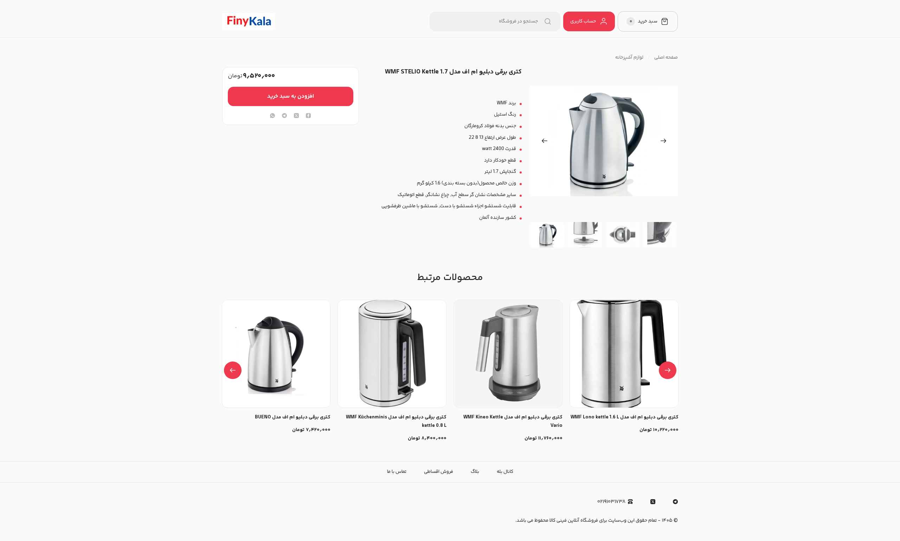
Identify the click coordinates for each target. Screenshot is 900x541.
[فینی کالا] (248, 21)
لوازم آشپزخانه (629, 57)
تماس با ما (396, 472)
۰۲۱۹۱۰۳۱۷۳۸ (611, 501)
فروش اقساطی (438, 472)
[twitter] (296, 116)
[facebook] (308, 116)
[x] (652, 501)
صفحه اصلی (666, 57)
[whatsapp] (272, 116)
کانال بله (505, 472)
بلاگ (475, 472)
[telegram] (284, 116)
